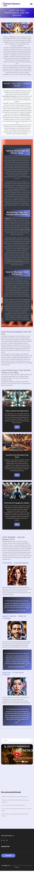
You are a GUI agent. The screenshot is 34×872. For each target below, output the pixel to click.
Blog (17, 427)
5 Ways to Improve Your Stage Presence (17, 411)
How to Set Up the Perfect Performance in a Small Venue (16, 809)
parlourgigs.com (6, 865)
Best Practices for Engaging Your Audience (17, 503)
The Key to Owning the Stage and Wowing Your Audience (15, 801)
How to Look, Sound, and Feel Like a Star (13, 805)
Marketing (7, 218)
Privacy (17, 867)
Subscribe (8, 855)
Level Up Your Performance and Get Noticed (15, 796)
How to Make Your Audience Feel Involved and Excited (15, 815)
